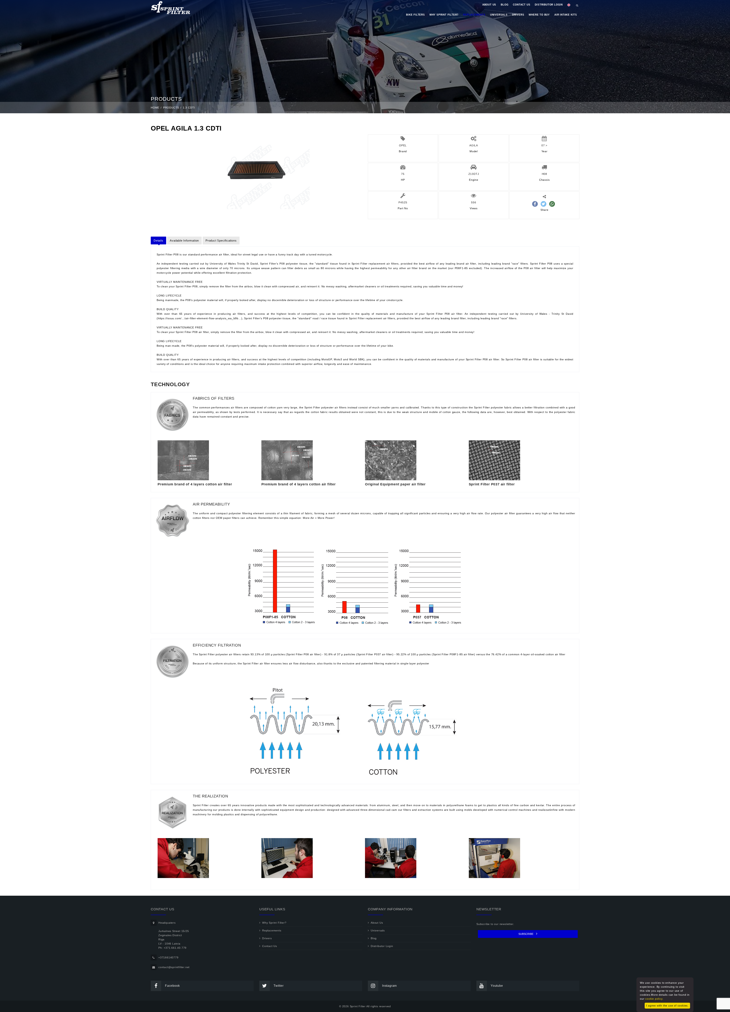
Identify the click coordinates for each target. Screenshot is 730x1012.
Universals (499, 14)
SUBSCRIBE (526, 933)
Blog (504, 4)
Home (155, 107)
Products (171, 107)
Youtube (497, 985)
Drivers (518, 14)
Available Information (184, 240)
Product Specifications (221, 240)
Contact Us (521, 4)
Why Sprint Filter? (444, 14)
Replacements (474, 14)
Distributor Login (549, 4)
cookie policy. (654, 998)
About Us (489, 4)
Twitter (279, 985)
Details (158, 240)
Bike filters (415, 14)
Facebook (172, 985)
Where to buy (539, 14)
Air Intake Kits (565, 14)
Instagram (389, 985)
